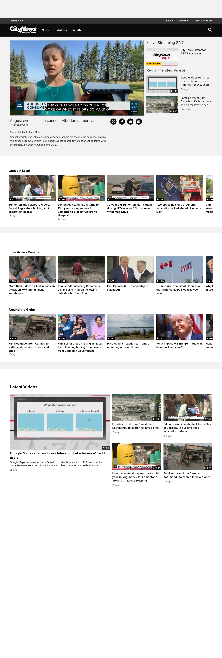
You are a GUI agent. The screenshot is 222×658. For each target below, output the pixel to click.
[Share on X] (113, 121)
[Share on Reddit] (130, 121)
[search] (210, 30)
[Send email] (139, 121)
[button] (169, 21)
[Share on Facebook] (122, 121)
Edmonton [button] (16, 20)
